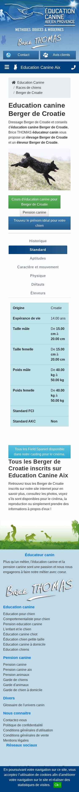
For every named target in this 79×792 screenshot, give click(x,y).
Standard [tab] (38, 249)
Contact (23, 55)
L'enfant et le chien (17, 629)
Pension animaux (16, 675)
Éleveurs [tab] (38, 293)
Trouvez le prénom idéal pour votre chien (40, 223)
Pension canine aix (17, 669)
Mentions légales (16, 740)
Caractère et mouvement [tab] (38, 267)
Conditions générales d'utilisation (28, 730)
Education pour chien (19, 614)
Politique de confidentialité (23, 725)
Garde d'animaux (16, 685)
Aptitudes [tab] (38, 258)
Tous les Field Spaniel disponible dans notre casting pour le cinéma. (39, 451)
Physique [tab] (38, 276)
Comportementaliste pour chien (26, 619)
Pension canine (34, 212)
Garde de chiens (15, 680)
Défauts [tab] (37, 284)
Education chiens (16, 649)
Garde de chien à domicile (22, 690)
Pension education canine (22, 624)
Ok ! (57, 785)
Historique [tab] (38, 241)
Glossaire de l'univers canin (23, 705)
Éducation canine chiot (20, 634)
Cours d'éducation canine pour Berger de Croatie (34, 201)
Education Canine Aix (40, 67)
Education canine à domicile (24, 644)
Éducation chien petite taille (23, 639)
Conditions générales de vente (26, 735)
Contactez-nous (15, 720)
